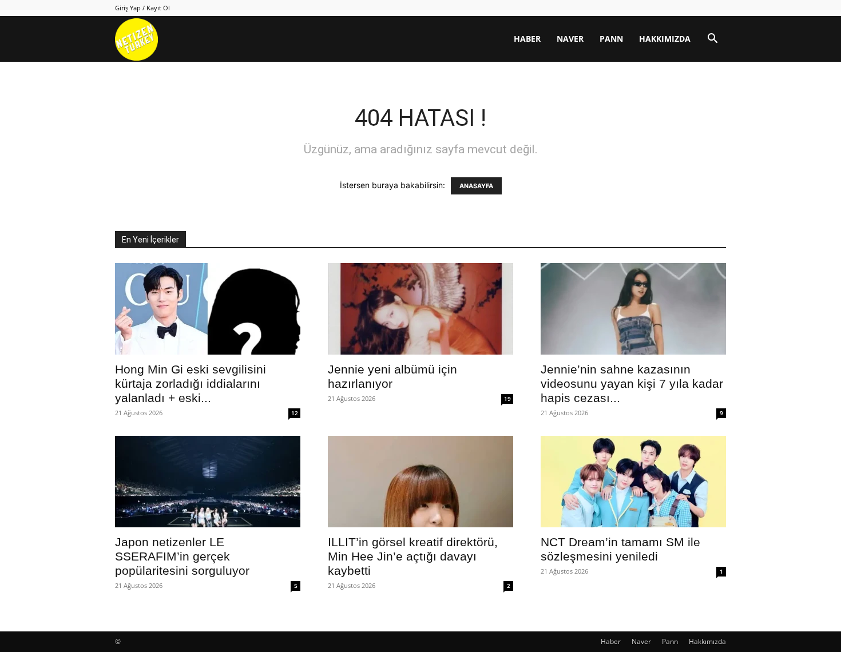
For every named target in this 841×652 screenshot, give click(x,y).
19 (507, 399)
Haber (527, 38)
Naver (570, 38)
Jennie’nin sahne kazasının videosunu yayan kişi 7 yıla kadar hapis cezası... (632, 383)
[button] (712, 39)
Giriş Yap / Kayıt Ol (142, 7)
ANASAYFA (476, 186)
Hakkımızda (665, 38)
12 (294, 413)
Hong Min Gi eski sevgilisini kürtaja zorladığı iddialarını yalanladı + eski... (190, 383)
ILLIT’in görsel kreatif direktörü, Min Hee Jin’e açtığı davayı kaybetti (413, 556)
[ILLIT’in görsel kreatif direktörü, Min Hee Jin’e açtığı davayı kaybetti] (420, 481)
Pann (611, 38)
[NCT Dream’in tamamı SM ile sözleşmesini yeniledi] (633, 481)
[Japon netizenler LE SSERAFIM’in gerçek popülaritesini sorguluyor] (207, 481)
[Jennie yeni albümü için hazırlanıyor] (420, 309)
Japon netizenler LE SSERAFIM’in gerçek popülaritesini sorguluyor (182, 556)
